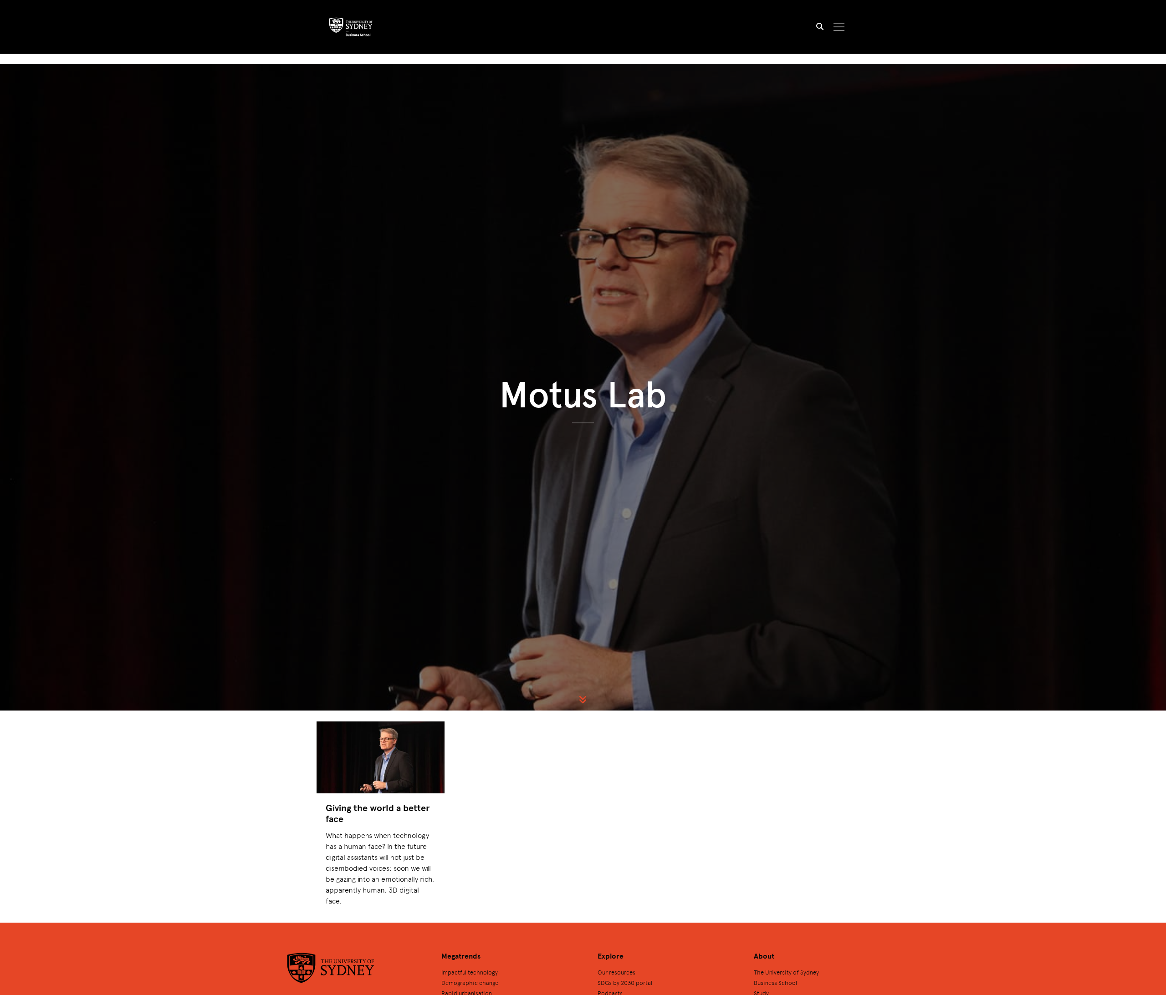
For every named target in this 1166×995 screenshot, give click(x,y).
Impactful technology (469, 972)
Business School (775, 982)
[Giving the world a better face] (381, 757)
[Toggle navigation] (839, 27)
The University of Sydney (786, 972)
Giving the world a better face (378, 813)
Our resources (616, 972)
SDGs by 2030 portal (625, 982)
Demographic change (469, 982)
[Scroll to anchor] (583, 700)
